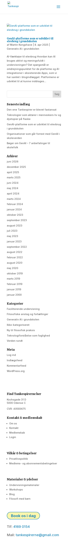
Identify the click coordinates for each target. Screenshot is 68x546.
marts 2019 (13, 278)
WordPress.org (16, 371)
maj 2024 (12, 188)
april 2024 (13, 193)
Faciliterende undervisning (23, 308)
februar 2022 (15, 257)
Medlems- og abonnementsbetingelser (33, 463)
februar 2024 (15, 204)
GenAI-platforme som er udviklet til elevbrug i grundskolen (30, 40)
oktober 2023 (15, 214)
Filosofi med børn (20, 498)
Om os (13, 423)
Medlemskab (17, 432)
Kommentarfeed (16, 365)
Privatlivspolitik (18, 458)
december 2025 (16, 166)
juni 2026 (12, 161)
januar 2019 (14, 289)
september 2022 (17, 246)
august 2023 (14, 225)
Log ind (11, 354)
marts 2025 (13, 177)
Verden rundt (15, 340)
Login (12, 437)
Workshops (16, 489)
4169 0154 (21, 527)
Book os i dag (23, 515)
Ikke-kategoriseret (18, 324)
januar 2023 (14, 241)
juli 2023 (12, 230)
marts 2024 (14, 198)
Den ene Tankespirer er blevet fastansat (31, 109)
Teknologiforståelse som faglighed (28, 335)
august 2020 (14, 262)
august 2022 (14, 252)
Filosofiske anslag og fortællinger (27, 314)
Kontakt (13, 427)
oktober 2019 (15, 273)
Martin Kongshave (21, 44)
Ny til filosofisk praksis (21, 330)
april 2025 (13, 172)
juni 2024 (12, 182)
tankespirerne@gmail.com (37, 535)
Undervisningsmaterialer (24, 485)
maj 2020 (12, 268)
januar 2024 (14, 209)
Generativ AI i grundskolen (23, 48)
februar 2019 (14, 284)
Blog (12, 494)
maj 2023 (12, 236)
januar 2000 (14, 294)
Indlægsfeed (14, 360)
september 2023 (17, 220)
